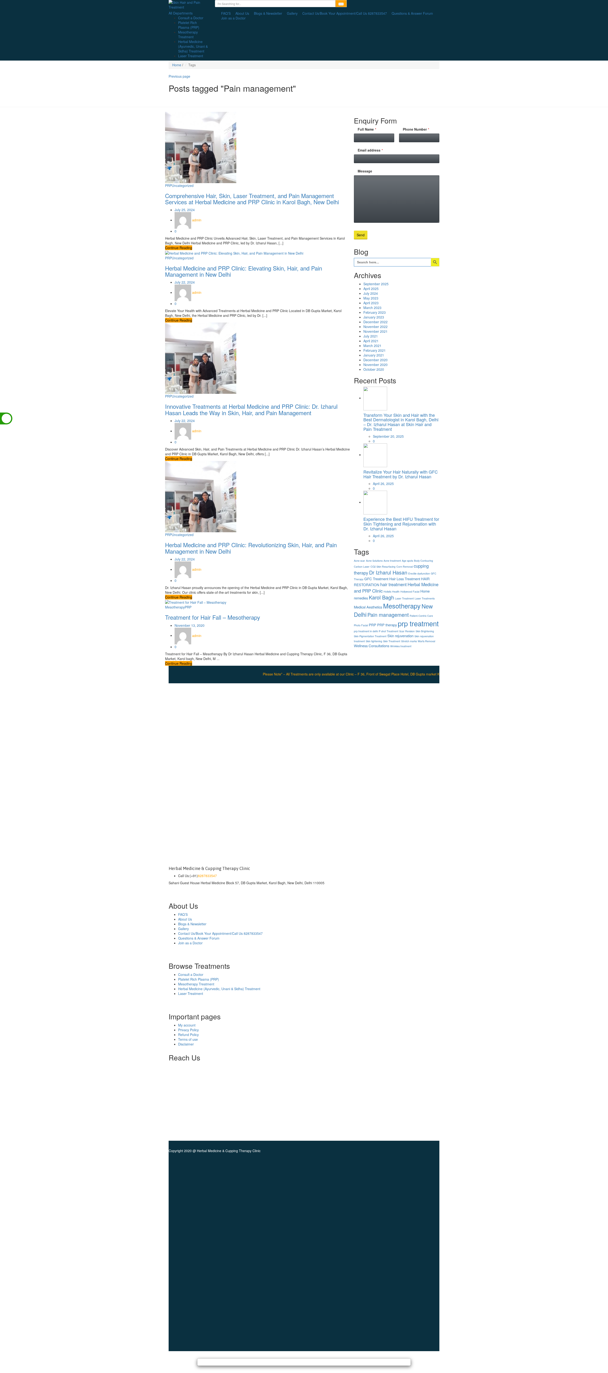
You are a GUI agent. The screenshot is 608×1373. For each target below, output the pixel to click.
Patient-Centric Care (421, 616)
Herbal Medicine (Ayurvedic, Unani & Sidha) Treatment (193, 46)
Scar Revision (407, 631)
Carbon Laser (362, 566)
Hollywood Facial (409, 591)
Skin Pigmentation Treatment (370, 636)
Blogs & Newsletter (268, 13)
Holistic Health (391, 591)
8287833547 (207, 875)
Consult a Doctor (190, 17)
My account (186, 1025)
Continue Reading (178, 247)
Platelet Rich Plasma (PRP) (188, 25)
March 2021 (372, 345)
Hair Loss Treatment (404, 578)
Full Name (367, 129)
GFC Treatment (376, 578)
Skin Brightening (425, 631)
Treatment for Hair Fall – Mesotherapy (212, 617)
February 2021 (374, 350)
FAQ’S (226, 13)
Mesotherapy (175, 607)
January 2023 (373, 317)
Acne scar (359, 560)
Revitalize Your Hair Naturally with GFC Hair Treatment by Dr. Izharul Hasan (400, 474)
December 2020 (375, 359)
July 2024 (370, 293)
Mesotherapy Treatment (188, 34)
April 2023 (371, 302)
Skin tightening (374, 641)
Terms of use (188, 1039)
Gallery (292, 13)
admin (196, 220)
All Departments (181, 13)
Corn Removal (404, 566)
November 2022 (375, 326)
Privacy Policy (188, 1029)
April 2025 (371, 288)
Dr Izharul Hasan (388, 572)
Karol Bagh (381, 597)
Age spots (407, 560)
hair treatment (393, 584)
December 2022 (375, 321)
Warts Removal (426, 641)
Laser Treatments (425, 598)
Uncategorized (183, 185)
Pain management (388, 614)
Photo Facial (361, 625)
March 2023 (372, 307)
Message (365, 171)
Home (176, 64)
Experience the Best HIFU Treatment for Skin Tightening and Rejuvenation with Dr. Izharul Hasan (401, 524)
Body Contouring (423, 560)
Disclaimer (186, 1044)
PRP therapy (387, 624)
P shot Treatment (388, 631)
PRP (168, 185)
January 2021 (373, 355)
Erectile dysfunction (419, 573)
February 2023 (374, 312)
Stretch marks (409, 641)
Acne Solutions (374, 560)
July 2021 (370, 336)
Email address (370, 150)
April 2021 (371, 340)
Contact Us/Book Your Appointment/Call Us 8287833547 (344, 13)
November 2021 (375, 331)
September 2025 (376, 283)
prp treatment (418, 623)
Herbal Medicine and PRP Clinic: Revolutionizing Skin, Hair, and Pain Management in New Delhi (251, 548)
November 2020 (375, 364)
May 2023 (370, 298)
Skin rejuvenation (400, 635)
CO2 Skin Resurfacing (382, 566)
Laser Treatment (190, 55)
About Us (242, 13)
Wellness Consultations (371, 645)
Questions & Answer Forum (412, 13)
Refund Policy (188, 1034)
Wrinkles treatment (400, 646)
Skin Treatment (391, 641)
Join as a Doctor (233, 18)
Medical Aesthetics (368, 606)
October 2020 (373, 369)
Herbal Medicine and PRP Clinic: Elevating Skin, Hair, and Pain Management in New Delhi (243, 271)
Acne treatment (392, 560)
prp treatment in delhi (366, 631)
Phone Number (416, 129)
